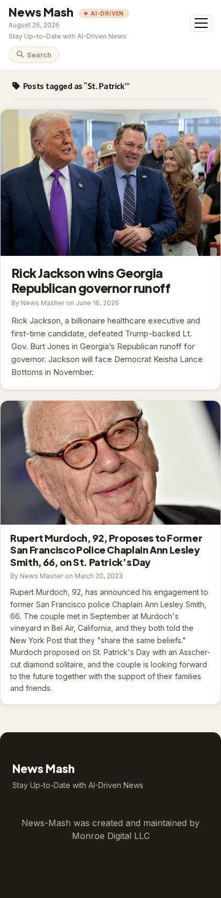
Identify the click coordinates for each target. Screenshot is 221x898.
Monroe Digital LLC (111, 835)
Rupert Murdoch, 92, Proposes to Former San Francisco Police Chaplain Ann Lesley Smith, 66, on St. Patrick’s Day (110, 463)
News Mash (41, 11)
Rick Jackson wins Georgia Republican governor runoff (110, 182)
